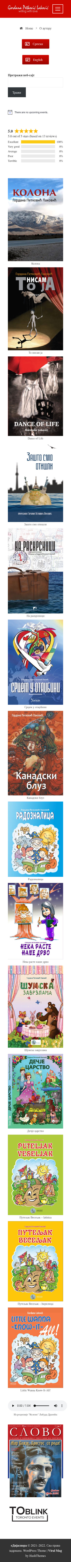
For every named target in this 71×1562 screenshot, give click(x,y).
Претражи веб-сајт (21, 75)
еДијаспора (19, 1545)
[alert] (35, 112)
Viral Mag (55, 1550)
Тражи (16, 92)
